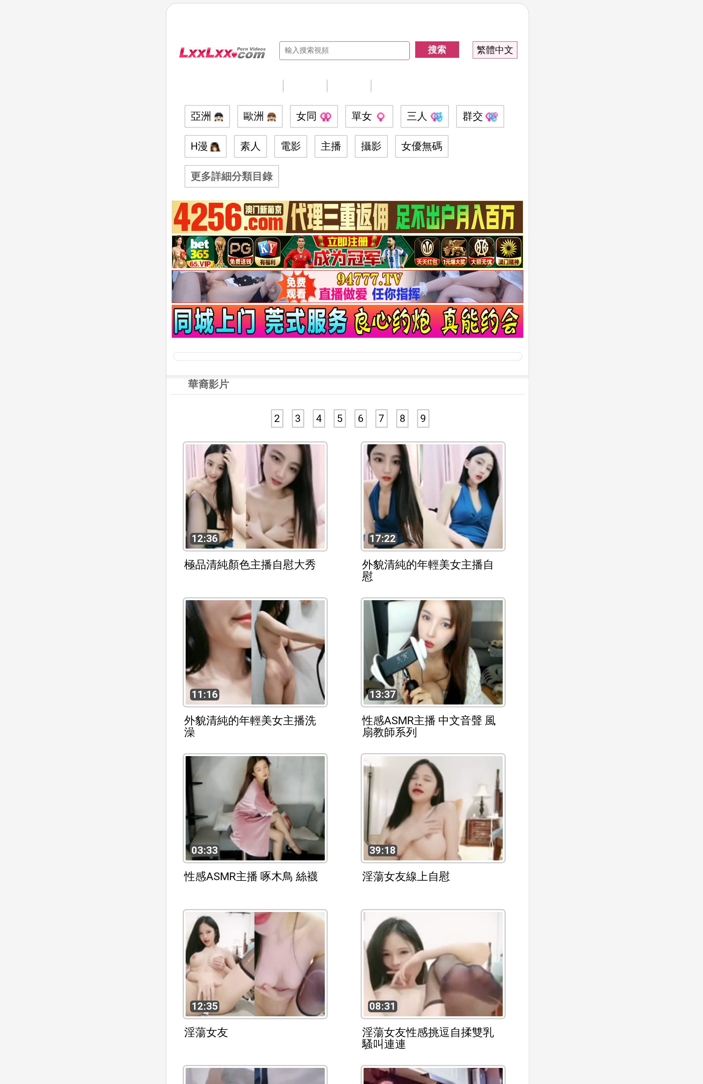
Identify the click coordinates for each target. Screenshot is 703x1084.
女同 (307, 116)
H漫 (201, 146)
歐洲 (255, 116)
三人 (418, 116)
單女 (363, 116)
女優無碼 (421, 146)
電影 (290, 146)
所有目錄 (305, 85)
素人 (250, 146)
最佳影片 (393, 85)
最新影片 (349, 85)
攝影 (371, 146)
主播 (331, 146)
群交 (474, 116)
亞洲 (202, 116)
